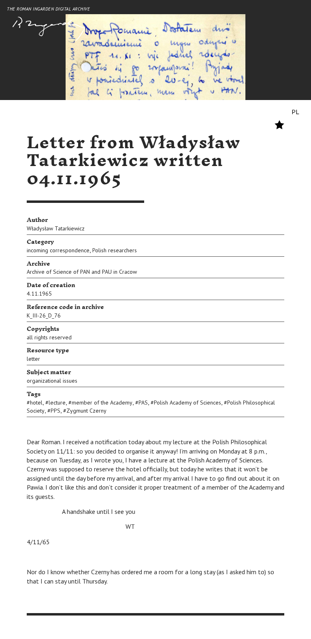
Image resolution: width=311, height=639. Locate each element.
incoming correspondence (58, 250)
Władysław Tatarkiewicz (56, 228)
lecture (57, 402)
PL (295, 112)
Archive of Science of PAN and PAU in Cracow (82, 271)
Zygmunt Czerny (86, 410)
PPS (55, 410)
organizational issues (52, 380)
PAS (143, 402)
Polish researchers (114, 250)
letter (33, 358)
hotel (36, 402)
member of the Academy (102, 402)
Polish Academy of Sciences (187, 402)
